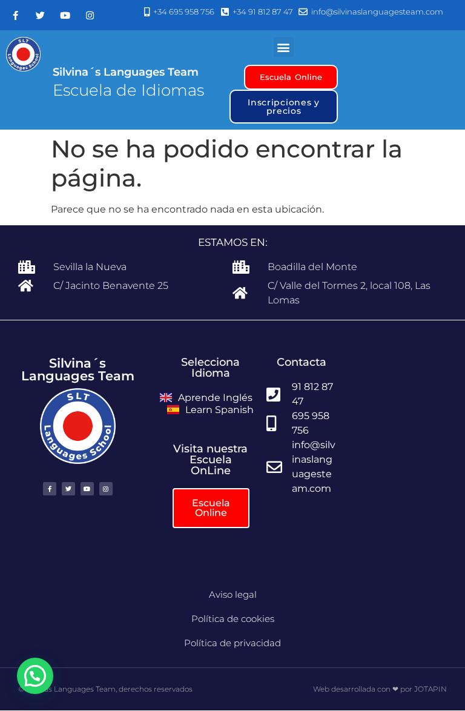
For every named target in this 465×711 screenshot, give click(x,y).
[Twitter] (40, 15)
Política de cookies (232, 618)
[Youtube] (65, 15)
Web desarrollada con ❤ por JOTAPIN (380, 688)
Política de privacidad (232, 643)
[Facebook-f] (15, 15)
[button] (284, 47)
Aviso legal (233, 594)
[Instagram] (90, 15)
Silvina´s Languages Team (126, 72)
